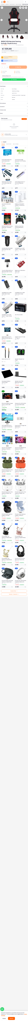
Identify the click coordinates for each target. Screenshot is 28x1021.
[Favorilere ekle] (12, 148)
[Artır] (7, 67)
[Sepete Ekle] (12, 166)
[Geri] (2, 8)
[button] (2, 1009)
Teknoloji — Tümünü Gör (13, 594)
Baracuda (5, 44)
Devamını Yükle (13, 590)
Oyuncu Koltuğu (18, 4)
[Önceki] (2, 20)
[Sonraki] (26, 20)
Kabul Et (11, 1018)
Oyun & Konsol (12, 4)
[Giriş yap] (25, 1)
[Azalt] (2, 67)
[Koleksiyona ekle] (23, 8)
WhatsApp (15, 79)
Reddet (4, 1018)
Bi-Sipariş (2, 4)
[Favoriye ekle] (26, 8)
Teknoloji (7, 4)
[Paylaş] (20, 8)
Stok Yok (19, 67)
